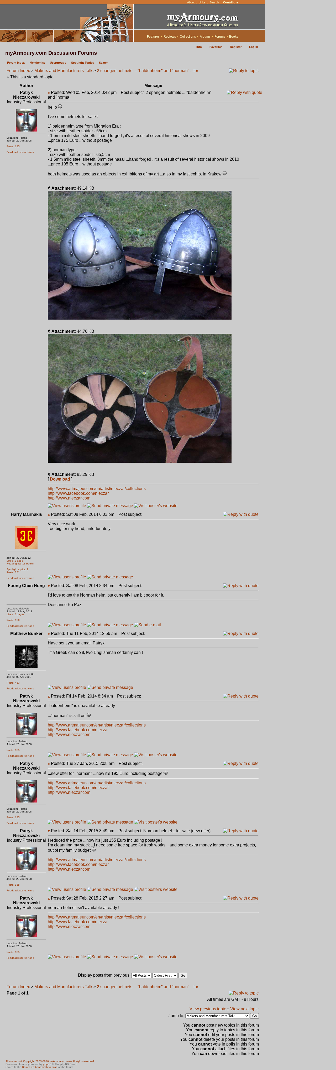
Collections (188, 36)
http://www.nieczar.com (69, 498)
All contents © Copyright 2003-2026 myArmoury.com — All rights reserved (50, 1061)
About (190, 2)
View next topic (244, 1009)
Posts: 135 (13, 146)
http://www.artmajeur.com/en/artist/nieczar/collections (97, 488)
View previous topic (208, 1009)
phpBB (47, 1064)
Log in (253, 46)
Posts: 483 (13, 682)
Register (236, 46)
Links (202, 2)
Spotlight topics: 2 (17, 569)
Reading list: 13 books (20, 563)
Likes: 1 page (15, 560)
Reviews (170, 36)
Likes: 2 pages (15, 614)
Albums (205, 36)
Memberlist (37, 62)
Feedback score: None (20, 152)
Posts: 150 (13, 620)
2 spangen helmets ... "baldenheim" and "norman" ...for (147, 70)
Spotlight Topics (82, 62)
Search (214, 2)
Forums (220, 36)
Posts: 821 (13, 572)
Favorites (215, 46)
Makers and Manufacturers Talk (63, 70)
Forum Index (18, 70)
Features (153, 36)
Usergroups (58, 62)
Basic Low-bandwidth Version (39, 1067)
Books (233, 36)
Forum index (16, 62)
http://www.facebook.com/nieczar (78, 493)
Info (199, 46)
